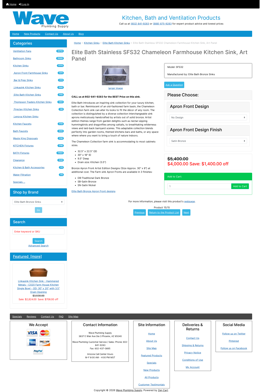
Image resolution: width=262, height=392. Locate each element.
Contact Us (51, 33)
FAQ (61, 316)
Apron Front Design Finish (196, 129)
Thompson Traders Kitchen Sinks (38, 101)
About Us (68, 33)
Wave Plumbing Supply (129, 390)
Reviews (31, 316)
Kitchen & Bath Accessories (38, 167)
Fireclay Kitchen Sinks (38, 109)
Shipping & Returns (192, 345)
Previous (139, 212)
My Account (193, 367)
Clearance (38, 160)
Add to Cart (240, 186)
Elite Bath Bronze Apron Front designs (93, 191)
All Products (152, 377)
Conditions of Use (192, 359)
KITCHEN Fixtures (38, 145)
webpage (189, 201)
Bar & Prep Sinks (38, 80)
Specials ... (19, 181)
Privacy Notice (192, 352)
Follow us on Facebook (234, 348)
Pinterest (234, 340)
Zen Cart (163, 390)
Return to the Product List (164, 212)
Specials (17, 316)
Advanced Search (38, 245)
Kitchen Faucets (38, 123)
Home (12, 4)
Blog (81, 33)
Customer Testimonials (151, 384)
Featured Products (151, 355)
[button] (256, 377)
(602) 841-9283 (140, 23)
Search (38, 240)
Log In (25, 4)
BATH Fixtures (38, 152)
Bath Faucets (38, 131)
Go (38, 210)
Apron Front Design (189, 106)
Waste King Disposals (38, 138)
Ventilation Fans (38, 51)
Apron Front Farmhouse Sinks (38, 72)
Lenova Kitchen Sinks (25, 116)
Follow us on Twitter (233, 333)
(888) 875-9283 (162, 23)
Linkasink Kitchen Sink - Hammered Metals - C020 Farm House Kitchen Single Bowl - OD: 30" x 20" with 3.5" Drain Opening (38, 287)
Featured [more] (27, 256)
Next (186, 212)
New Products (32, 33)
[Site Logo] (50, 19)
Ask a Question (174, 84)
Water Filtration (38, 174)
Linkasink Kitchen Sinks (38, 87)
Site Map (73, 316)
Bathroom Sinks (38, 58)
